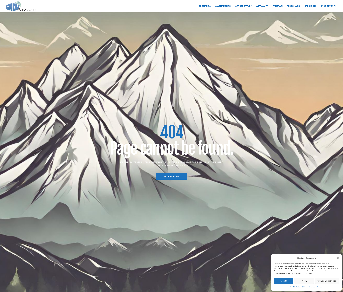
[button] (337, 258)
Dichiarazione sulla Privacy (312, 287)
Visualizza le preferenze (327, 281)
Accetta (283, 281)
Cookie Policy (295, 287)
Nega (304, 281)
